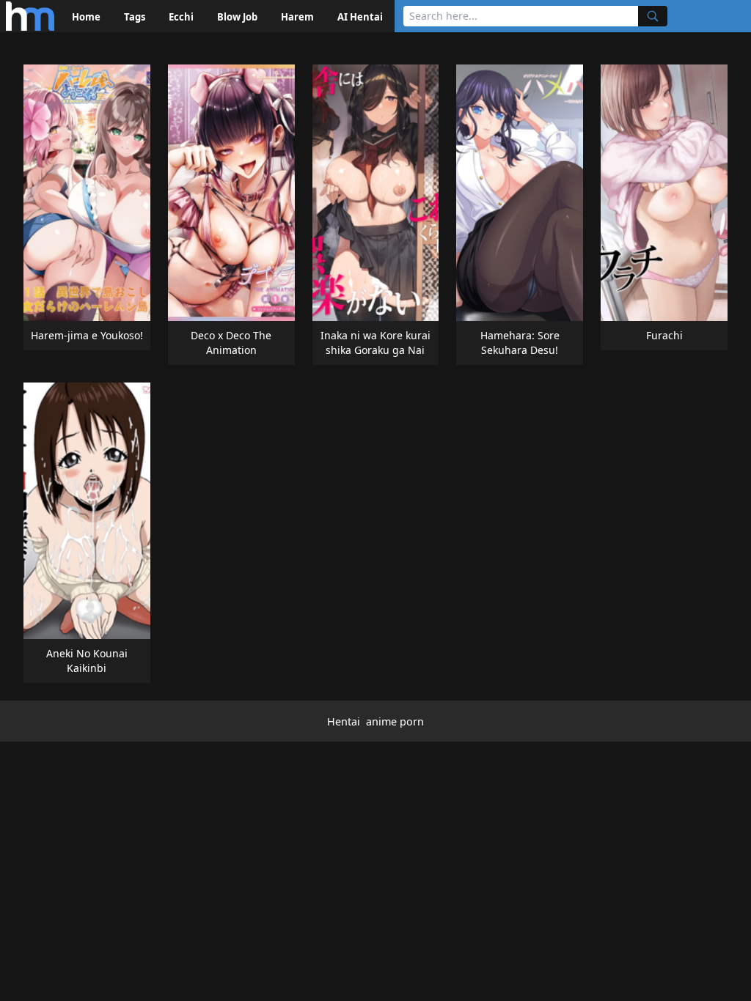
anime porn (395, 721)
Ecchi (181, 16)
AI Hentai (360, 16)
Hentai (343, 721)
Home (86, 16)
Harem (297, 16)
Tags (134, 16)
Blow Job (237, 16)
